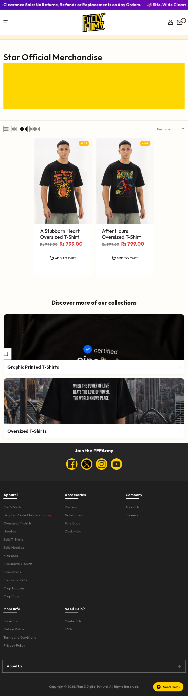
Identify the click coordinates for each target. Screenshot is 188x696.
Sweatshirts (12, 572)
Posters (71, 507)
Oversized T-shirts (17, 523)
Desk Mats (73, 531)
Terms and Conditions (19, 637)
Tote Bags (72, 523)
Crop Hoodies (14, 588)
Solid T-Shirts (13, 539)
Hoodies (9, 531)
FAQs (69, 629)
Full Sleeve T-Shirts (18, 564)
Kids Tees (10, 556)
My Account (12, 621)
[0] (179, 22)
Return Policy (13, 629)
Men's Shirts (12, 507)
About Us (132, 507)
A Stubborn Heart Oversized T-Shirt (60, 234)
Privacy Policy (14, 645)
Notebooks (73, 515)
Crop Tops (11, 596)
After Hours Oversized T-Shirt (121, 234)
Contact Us (73, 621)
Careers (132, 515)
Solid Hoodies (13, 547)
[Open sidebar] (5, 354)
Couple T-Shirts (15, 580)
